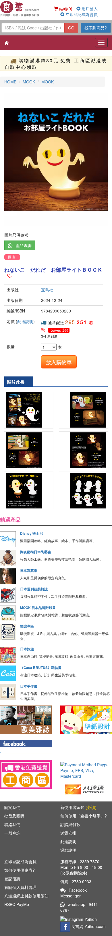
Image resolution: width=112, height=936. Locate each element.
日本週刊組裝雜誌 (34, 589)
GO (71, 28)
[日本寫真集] (8, 576)
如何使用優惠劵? (19, 870)
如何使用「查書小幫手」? (83, 816)
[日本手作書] (8, 692)
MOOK (29, 82)
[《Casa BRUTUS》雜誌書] (8, 673)
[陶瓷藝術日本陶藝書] (8, 558)
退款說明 (68, 850)
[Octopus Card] (84, 789)
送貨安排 (68, 833)
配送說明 (25, 321)
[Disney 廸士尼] (8, 539)
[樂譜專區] (8, 632)
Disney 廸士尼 (31, 533)
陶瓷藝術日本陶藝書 (35, 551)
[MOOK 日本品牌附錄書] (8, 613)
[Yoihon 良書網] (20, 8)
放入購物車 (59, 362)
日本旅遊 (27, 649)
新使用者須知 (78, 807)
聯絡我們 (12, 824)
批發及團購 (14, 816)
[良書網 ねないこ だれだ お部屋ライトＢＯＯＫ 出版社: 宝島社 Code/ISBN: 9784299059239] (56, 159)
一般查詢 (12, 833)
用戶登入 (89, 8)
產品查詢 (24, 245)
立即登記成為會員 (81, 14)
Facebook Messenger (73, 893)
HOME (10, 82)
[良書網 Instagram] (79, 918)
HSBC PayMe (16, 904)
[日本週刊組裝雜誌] (8, 595)
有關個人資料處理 (20, 887)
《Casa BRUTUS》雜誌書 (40, 667)
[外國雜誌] (26, 719)
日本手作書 (28, 686)
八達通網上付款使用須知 (26, 896)
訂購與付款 (70, 824)
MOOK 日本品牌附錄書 (38, 607)
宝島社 (47, 289)
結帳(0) (65, 8)
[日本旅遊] (8, 655)
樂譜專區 (27, 626)
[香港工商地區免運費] (26, 774)
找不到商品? (95, 28)
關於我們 (12, 807)
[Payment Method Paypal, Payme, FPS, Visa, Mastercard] (86, 770)
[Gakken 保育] (86, 719)
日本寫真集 (28, 570)
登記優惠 (12, 878)
